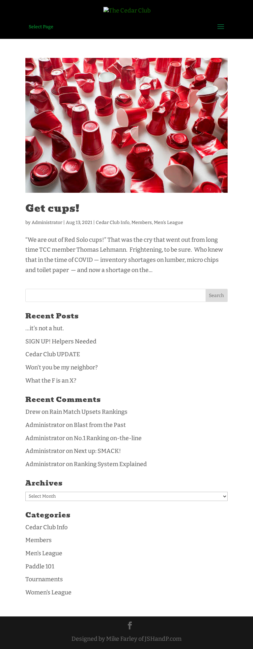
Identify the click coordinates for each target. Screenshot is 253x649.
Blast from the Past (100, 425)
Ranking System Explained (110, 464)
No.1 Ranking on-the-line (108, 438)
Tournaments (44, 579)
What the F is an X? (50, 380)
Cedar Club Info (112, 222)
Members (141, 222)
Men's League (168, 222)
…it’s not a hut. (44, 328)
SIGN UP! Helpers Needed (61, 341)
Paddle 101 (39, 566)
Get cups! (52, 208)
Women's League (48, 592)
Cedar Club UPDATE (52, 354)
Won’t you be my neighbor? (61, 367)
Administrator (47, 222)
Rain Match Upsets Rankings (88, 411)
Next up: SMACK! (97, 451)
